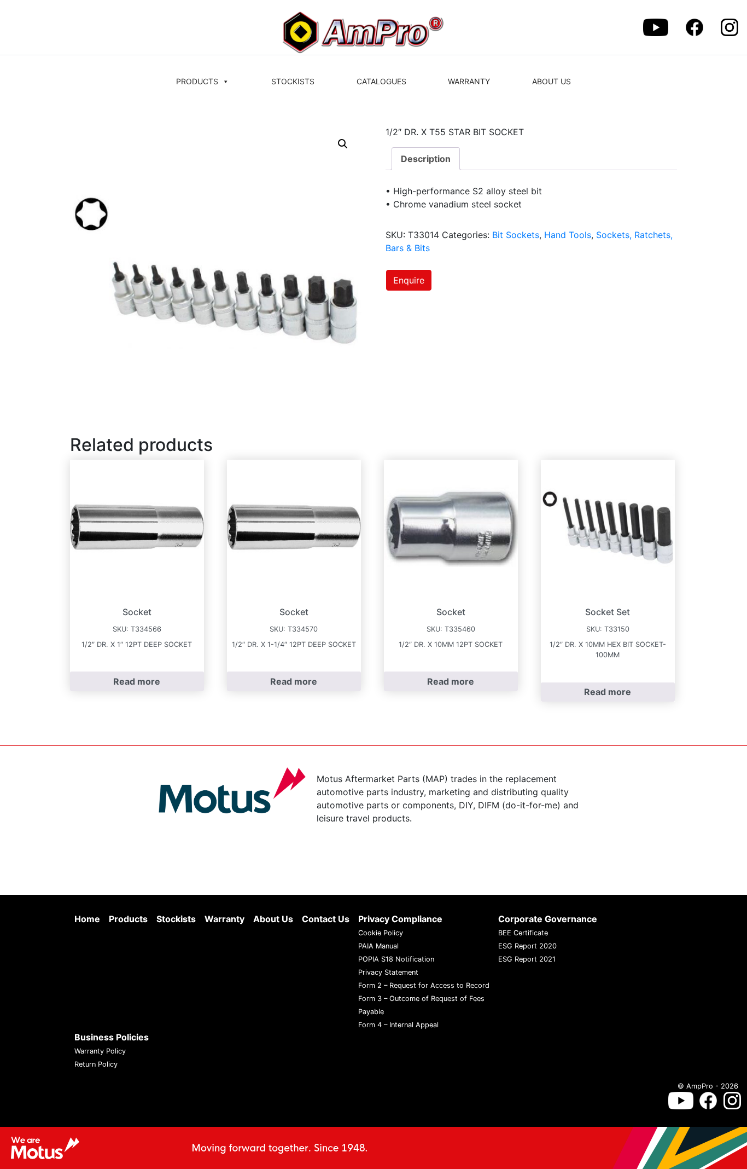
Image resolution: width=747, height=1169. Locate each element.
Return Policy (96, 1064)
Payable (371, 1012)
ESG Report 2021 (527, 959)
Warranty (469, 81)
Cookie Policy (380, 933)
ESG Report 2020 (527, 946)
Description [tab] (426, 158)
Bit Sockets (515, 234)
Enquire (408, 280)
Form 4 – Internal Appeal (398, 1025)
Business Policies (111, 1037)
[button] (343, 144)
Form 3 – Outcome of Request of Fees (421, 998)
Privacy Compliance (400, 918)
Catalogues (381, 81)
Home (87, 918)
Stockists (292, 81)
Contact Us (325, 918)
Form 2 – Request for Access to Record (423, 985)
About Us (551, 81)
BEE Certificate (523, 933)
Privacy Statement (388, 972)
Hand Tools (567, 234)
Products (197, 81)
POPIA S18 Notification (396, 959)
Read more (136, 681)
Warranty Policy (100, 1051)
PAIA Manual (378, 946)
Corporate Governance (547, 918)
